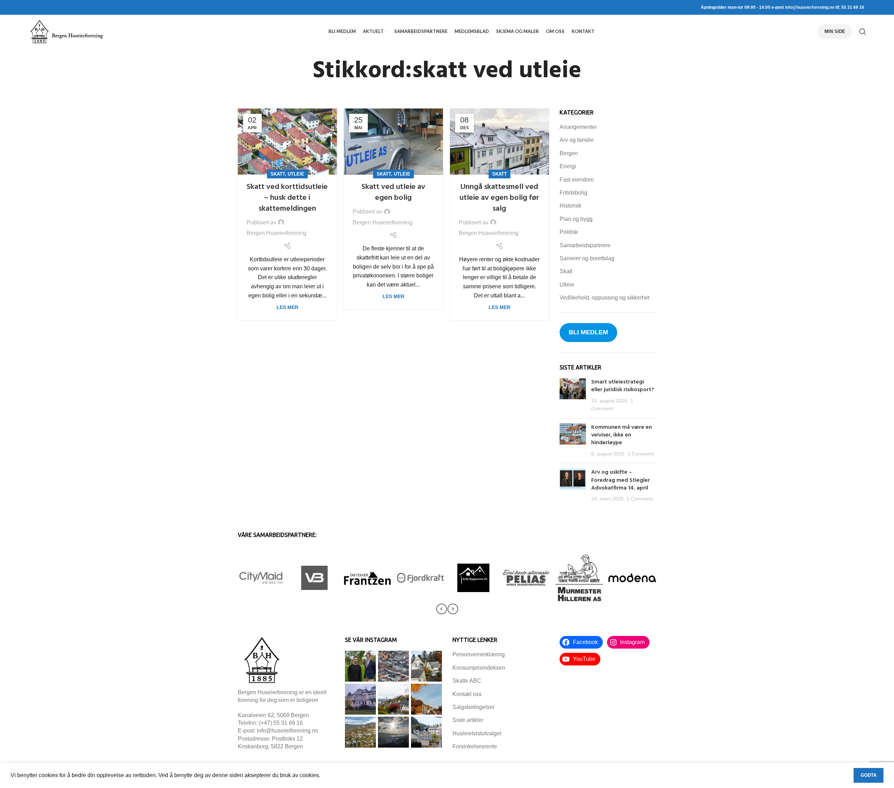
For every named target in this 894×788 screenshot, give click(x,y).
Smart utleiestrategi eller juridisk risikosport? (623, 385)
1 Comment (641, 454)
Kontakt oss (467, 694)
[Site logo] (66, 31)
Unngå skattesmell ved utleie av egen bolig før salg (499, 198)
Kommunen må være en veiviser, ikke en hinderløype (621, 435)
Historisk (570, 206)
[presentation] (441, 609)
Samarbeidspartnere (585, 245)
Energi (568, 166)
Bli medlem (588, 332)
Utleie (296, 174)
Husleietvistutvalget (476, 733)
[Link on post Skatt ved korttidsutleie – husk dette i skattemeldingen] (287, 142)
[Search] (863, 32)
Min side (834, 31)
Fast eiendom (577, 180)
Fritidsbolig (573, 193)
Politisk (569, 232)
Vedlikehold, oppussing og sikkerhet (605, 298)
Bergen (569, 153)
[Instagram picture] (360, 666)
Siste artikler (467, 720)
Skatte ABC (466, 681)
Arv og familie (577, 140)
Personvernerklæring (478, 654)
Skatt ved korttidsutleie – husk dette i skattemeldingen (287, 198)
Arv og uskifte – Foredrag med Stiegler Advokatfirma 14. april (620, 480)
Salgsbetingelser (473, 707)
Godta (868, 775)
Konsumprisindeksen (478, 668)
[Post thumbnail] (573, 395)
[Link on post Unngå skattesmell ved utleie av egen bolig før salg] (499, 142)
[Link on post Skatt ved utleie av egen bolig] (393, 142)
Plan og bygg (576, 219)
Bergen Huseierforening (276, 233)
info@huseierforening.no (809, 7)
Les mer (287, 307)
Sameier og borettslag (587, 258)
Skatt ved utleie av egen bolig (393, 192)
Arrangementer (578, 127)
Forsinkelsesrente (474, 746)
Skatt (277, 174)
